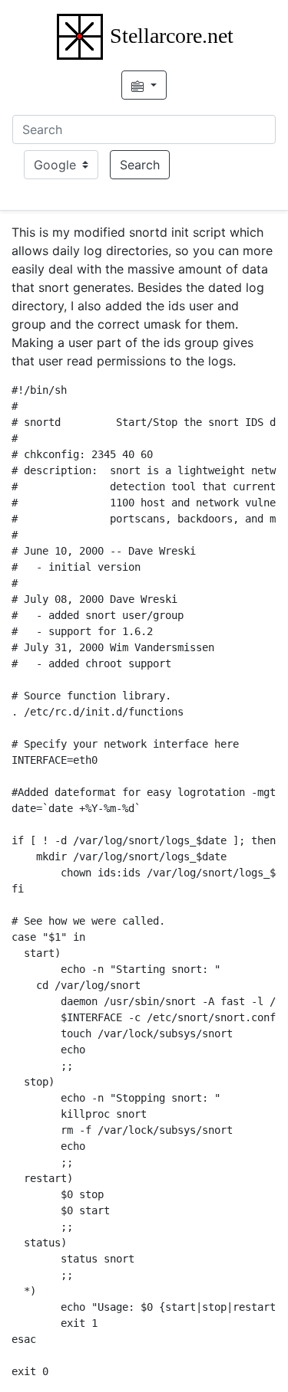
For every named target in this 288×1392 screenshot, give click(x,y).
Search (140, 164)
